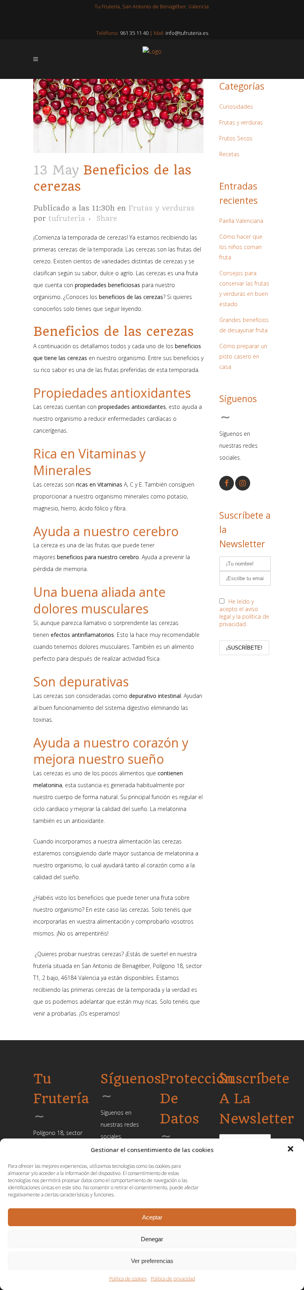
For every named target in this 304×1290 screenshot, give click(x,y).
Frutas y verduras (161, 208)
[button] (291, 1149)
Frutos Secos (236, 138)
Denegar (152, 1239)
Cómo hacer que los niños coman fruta (240, 247)
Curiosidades (236, 106)
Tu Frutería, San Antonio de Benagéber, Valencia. (152, 6)
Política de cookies (128, 1278)
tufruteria (66, 218)
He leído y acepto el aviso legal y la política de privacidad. (244, 613)
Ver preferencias (152, 1260)
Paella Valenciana (241, 220)
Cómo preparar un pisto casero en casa (243, 356)
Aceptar (152, 1217)
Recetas (229, 154)
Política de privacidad (173, 1278)
